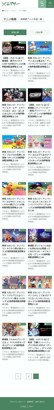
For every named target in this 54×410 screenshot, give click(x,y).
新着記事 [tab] (15, 32)
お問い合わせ (39, 402)
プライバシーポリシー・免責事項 (21, 402)
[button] (42, 4)
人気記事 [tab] (39, 32)
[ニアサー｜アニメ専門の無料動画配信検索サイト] (10, 4)
